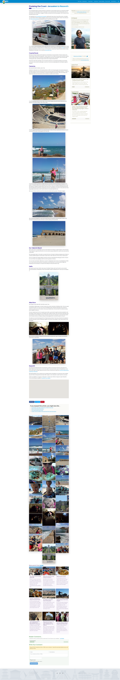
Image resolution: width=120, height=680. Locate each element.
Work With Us (85, 673)
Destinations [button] (84, 1)
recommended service (85, 60)
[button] (118, 1)
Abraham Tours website (46, 378)
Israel (30, 8)
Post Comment (34, 663)
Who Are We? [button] (107, 1)
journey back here (48, 50)
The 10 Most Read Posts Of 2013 (37, 410)
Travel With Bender (35, 672)
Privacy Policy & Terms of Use (33, 673)
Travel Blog (79, 673)
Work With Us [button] (113, 1)
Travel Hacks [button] (90, 1)
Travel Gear (96, 1)
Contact (89, 673)
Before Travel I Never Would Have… (38, 408)
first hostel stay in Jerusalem (41, 16)
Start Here (80, 1)
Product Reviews (102, 1)
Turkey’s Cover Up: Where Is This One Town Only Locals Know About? (44, 411)
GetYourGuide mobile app (81, 11)
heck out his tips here (35, 18)
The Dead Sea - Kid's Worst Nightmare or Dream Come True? (42, 407)
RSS (82, 673)
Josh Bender (62, 638)
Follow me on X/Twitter (78, 56)
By (40, 8)
